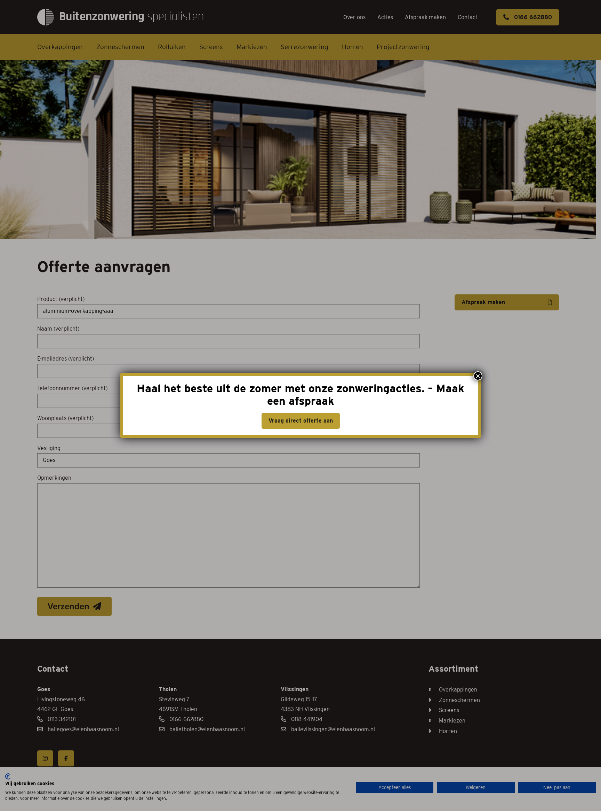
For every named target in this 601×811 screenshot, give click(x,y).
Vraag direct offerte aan (301, 420)
